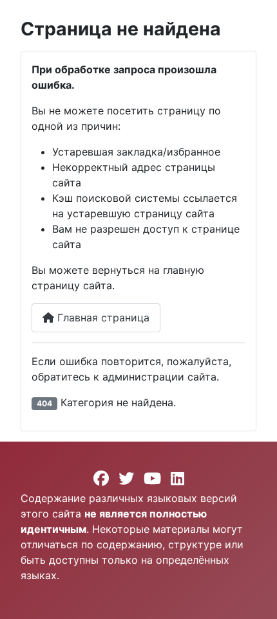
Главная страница (101, 317)
